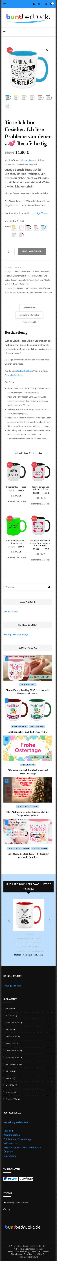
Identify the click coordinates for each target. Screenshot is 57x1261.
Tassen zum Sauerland (28, 938)
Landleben (18, 943)
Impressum (9, 1155)
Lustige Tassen (41, 213)
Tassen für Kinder (34, 943)
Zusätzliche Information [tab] (29, 315)
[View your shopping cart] (51, 4)
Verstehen (47, 292)
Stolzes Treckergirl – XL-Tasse (28, 954)
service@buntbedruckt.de (17, 1203)
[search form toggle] (46, 4)
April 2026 (10, 1015)
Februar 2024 (11, 1099)
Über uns (8, 1151)
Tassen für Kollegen (26, 280)
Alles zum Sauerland (28, 947)
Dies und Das (36, 726)
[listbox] (28, 929)
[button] (47, 50)
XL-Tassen (28, 934)
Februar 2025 (11, 1036)
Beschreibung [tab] (29, 308)
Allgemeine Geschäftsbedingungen (22, 1147)
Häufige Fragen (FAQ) (15, 634)
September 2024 (13, 1064)
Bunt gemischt (19, 726)
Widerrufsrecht (11, 1143)
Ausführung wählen (16, 476)
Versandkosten (28, 160)
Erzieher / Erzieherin (41, 271)
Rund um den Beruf (23, 271)
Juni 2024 (10, 1078)
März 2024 (10, 1092)
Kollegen (39, 280)
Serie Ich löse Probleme (15, 292)
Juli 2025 (9, 1029)
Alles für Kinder (22, 951)
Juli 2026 (9, 1008)
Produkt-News (28, 685)
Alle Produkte (10, 611)
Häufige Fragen (12, 985)
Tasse (8, 226)
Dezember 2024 (12, 1050)
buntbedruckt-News (28, 807)
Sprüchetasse (31, 288)
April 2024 (10, 1085)
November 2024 (12, 1057)
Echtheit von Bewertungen (18, 1139)
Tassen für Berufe (20, 284)
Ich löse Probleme (24, 371)
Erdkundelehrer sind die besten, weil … (27, 731)
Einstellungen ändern (29, 1251)
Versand (8, 1130)
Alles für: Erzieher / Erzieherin (17, 276)
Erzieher (20, 288)
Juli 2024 (9, 1071)
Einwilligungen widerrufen (35, 1254)
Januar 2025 (11, 1043)
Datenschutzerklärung (34, 1249)
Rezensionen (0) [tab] (29, 322)
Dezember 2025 (12, 1022)
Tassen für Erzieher (34, 292)
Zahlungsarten (11, 1134)
